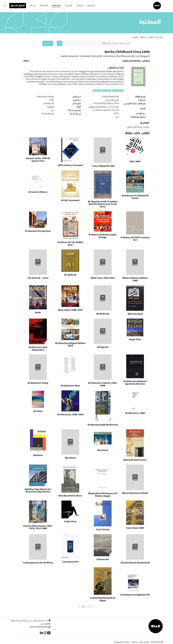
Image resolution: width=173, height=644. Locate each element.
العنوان (135, 37)
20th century (106, 90)
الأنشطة (44, 5)
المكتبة (56, 5)
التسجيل (68, 5)
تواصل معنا (144, 641)
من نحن (32, 5)
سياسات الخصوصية (122, 641)
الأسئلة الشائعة (157, 641)
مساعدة (135, 641)
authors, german (118, 90)
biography (97, 90)
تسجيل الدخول (17, 5)
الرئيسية (91, 5)
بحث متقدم (47, 43)
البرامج (79, 5)
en (5, 5)
